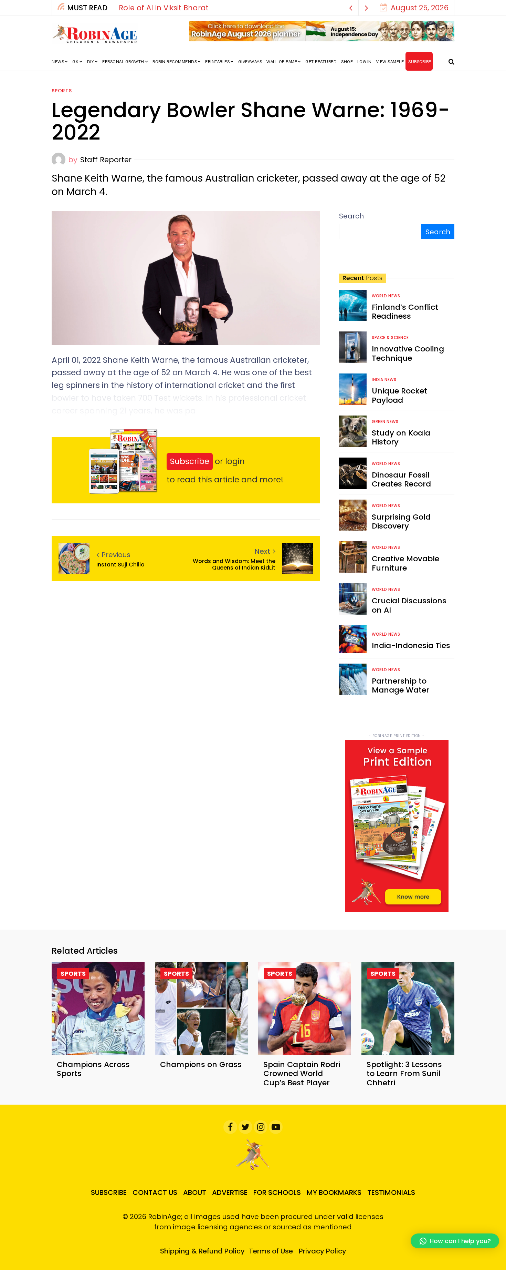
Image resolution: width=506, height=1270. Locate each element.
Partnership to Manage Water (400, 685)
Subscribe (189, 461)
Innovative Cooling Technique (408, 353)
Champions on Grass (201, 1064)
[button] (351, 8)
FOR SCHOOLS (277, 1192)
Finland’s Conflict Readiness (405, 311)
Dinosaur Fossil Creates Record (401, 479)
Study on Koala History (401, 437)
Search (351, 216)
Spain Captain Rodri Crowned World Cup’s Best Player (301, 1073)
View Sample (390, 61)
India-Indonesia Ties (411, 645)
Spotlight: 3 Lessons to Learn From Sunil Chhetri (404, 1073)
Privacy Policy (322, 1251)
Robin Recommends (174, 61)
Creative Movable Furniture (405, 563)
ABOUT (194, 1192)
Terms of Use (271, 1251)
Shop (347, 61)
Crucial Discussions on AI (409, 605)
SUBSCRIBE (419, 61)
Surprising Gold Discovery (401, 521)
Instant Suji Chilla (120, 564)
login (235, 461)
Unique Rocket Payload (399, 395)
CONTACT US (155, 1192)
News (58, 61)
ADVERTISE (229, 1192)
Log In (364, 61)
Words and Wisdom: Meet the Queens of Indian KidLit (234, 564)
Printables (217, 61)
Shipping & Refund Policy (202, 1251)
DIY (90, 61)
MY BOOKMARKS (334, 1192)
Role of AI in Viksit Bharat (164, 8)
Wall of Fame (281, 61)
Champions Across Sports (93, 1069)
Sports (62, 90)
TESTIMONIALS (391, 1192)
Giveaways (250, 61)
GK (75, 61)
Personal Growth (123, 61)
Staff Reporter (105, 160)
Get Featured (321, 61)
